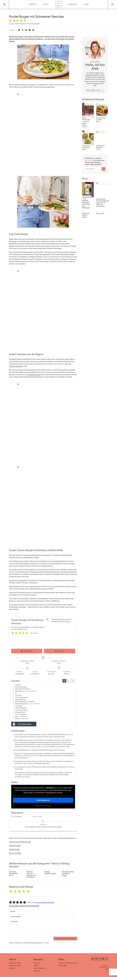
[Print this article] (33, 30)
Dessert (37, 971)
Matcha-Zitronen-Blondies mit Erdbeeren (31, 874)
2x (68, 681)
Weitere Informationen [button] (43, 806)
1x (64, 681)
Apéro (36, 965)
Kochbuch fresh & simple (86, 215)
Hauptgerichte (40, 968)
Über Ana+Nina (15, 963)
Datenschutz (103, 967)
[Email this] (29, 30)
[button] (10, 20)
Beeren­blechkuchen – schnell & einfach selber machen (86, 122)
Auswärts (72, 4)
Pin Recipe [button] (60, 651)
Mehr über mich (93, 90)
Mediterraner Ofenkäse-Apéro (100, 147)
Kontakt (12, 968)
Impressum (104, 965)
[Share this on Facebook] (22, 30)
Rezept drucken (28, 651)
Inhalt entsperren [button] (43, 800)
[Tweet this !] (26, 30)
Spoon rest (100, 213)
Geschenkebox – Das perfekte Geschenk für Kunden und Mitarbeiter (87, 202)
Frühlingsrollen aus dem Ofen (100, 119)
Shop (86, 4)
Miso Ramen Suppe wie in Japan (86, 147)
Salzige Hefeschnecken (50, 873)
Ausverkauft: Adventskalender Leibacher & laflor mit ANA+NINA (102, 202)
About (46, 4)
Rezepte (32, 4)
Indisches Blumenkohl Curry (13, 873)
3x (73, 681)
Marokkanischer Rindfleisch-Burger (68, 873)
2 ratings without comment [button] (45, 902)
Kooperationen (15, 965)
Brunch (37, 963)
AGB (107, 969)
